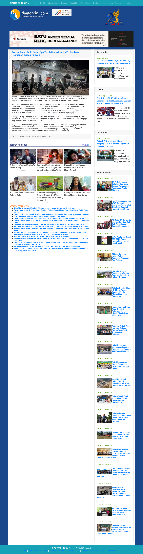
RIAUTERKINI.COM (19, 3)
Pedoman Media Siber (124, 3)
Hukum (50, 3)
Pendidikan (74, 3)
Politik (42, 3)
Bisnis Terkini (86, 3)
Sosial (56, 3)
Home (36, 3)
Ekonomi (64, 3)
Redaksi (96, 3)
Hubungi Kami (107, 3)
